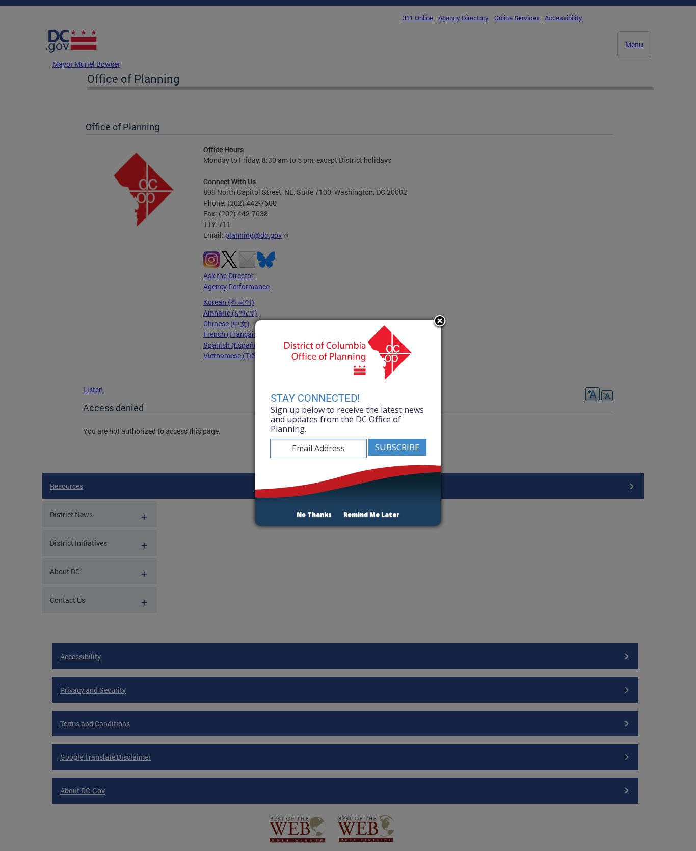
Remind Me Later (371, 514)
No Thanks (314, 514)
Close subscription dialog (439, 321)
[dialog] (348, 423)
